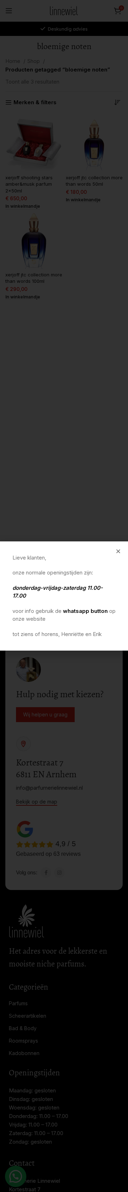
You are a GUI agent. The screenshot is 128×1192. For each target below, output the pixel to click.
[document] (64, 596)
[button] (118, 551)
